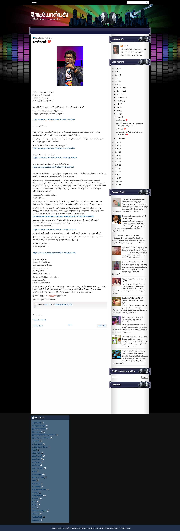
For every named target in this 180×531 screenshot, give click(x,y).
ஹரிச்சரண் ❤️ (121, 129)
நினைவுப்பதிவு (37, 474)
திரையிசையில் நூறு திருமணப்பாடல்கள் (127, 235)
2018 (116, 149)
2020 (116, 142)
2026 (116, 68)
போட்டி (34, 508)
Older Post (102, 326)
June (118, 107)
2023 (116, 78)
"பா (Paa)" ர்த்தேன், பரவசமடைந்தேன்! (135, 336)
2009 (116, 178)
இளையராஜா (36, 432)
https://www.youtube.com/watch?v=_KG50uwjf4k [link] (54, 148)
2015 (116, 158)
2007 (116, 185)
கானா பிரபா (48, 304)
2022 (116, 81)
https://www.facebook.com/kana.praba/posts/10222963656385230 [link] (63, 216)
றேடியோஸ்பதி (49, 14)
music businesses (125, 528)
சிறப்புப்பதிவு (36, 459)
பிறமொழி (35, 492)
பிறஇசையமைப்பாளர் (39, 489)
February (120, 138)
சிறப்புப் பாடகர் (37, 456)
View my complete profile (131, 55)
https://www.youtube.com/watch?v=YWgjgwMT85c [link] (54, 252)
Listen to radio (85, 528)
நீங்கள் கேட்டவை (38, 477)
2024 (116, 75)
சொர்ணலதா (36, 462)
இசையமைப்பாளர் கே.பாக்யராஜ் (132, 262)
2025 (116, 72)
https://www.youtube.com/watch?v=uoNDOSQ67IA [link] (55, 229)
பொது (34, 505)
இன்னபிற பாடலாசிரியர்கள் (41, 438)
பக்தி (34, 480)
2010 (116, 175)
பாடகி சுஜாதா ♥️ (122, 120)
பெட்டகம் (35, 498)
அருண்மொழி (36, 422)
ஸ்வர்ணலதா (36, 520)
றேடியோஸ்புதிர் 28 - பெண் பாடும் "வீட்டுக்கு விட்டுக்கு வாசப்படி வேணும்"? (133, 319)
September (120, 97)
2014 (116, 162)
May (118, 110)
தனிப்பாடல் (36, 465)
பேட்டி (34, 502)
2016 (116, 155)
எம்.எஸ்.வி (35, 441)
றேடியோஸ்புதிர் (37, 517)
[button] (52, 295)
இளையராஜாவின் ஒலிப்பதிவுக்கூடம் (44, 435)
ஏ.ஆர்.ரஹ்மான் (37, 444)
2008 (116, 181)
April (118, 114)
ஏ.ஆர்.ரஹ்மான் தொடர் (40, 447)
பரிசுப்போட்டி (36, 483)
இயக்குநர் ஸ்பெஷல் (38, 425)
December (120, 88)
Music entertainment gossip (100, 528)
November (120, 91)
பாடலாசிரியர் (36, 486)
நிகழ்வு (34, 471)
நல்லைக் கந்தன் (37, 468)
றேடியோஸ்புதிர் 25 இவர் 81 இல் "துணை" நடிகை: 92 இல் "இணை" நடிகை (133, 300)
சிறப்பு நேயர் (36, 453)
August (119, 101)
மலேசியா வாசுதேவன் (39, 511)
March (119, 117)
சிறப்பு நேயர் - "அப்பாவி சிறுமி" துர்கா (134, 247)
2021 (116, 85)
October (119, 94)
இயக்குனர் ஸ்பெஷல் (39, 429)
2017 (116, 152)
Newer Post (38, 326)
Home (34, 3)
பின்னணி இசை (37, 495)
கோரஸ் (34, 450)
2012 (116, 168)
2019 (116, 145)
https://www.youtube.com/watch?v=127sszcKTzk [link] (53, 167)
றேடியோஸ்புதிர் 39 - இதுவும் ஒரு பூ (133, 351)
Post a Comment (39, 320)
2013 (116, 165)
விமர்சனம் (35, 514)
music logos (114, 528)
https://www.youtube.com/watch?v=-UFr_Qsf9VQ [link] (54, 119)
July (118, 104)
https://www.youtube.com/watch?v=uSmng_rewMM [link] (55, 157)
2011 (116, 171)
